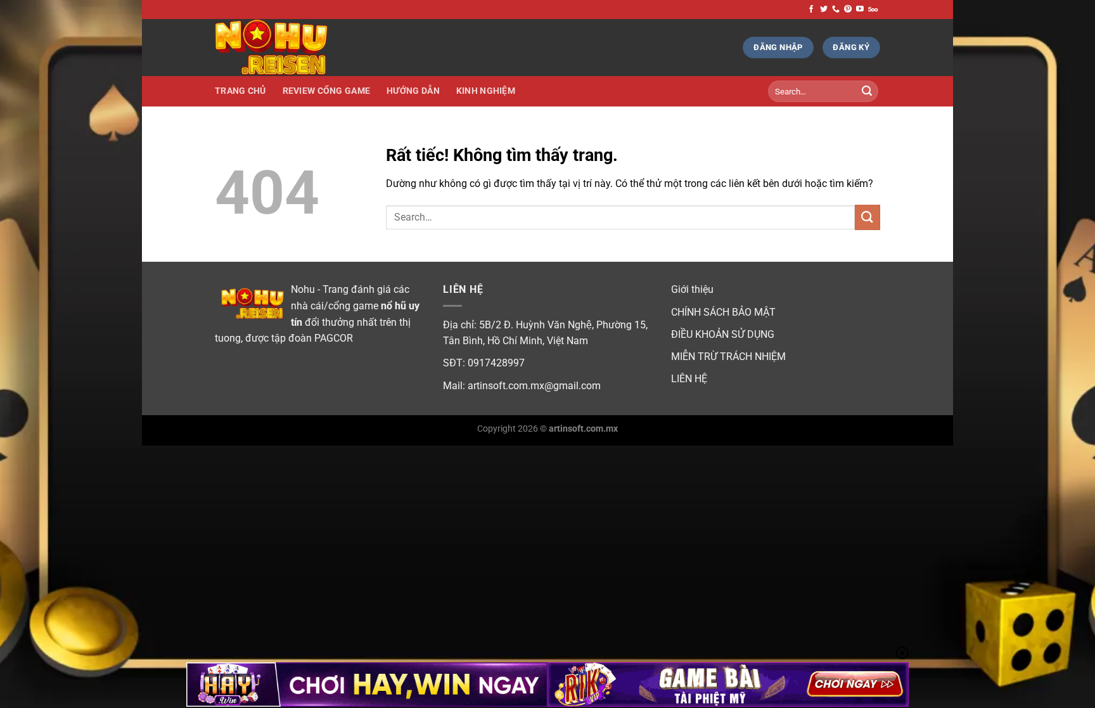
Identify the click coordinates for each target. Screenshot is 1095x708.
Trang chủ (240, 91)
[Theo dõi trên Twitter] (824, 9)
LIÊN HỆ (689, 379)
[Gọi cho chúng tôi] (836, 9)
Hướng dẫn (413, 91)
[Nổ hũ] (278, 47)
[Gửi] (867, 91)
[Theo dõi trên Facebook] (811, 9)
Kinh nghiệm (485, 91)
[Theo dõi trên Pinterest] (848, 9)
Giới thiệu (692, 289)
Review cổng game (327, 91)
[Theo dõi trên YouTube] (860, 9)
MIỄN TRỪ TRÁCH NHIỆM (728, 357)
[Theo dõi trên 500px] (873, 9)
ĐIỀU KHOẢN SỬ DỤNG (722, 334)
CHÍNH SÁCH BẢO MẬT (723, 312)
